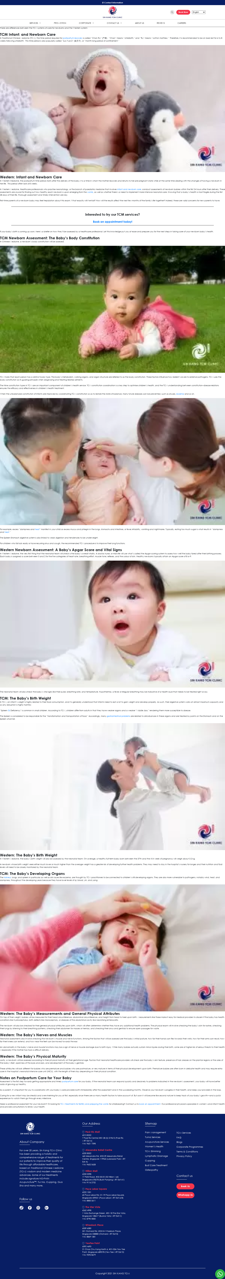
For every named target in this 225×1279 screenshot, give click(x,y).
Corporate (85, 23)
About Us (139, 23)
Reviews (161, 23)
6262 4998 (86, 1210)
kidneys (7, 877)
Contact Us (113, 23)
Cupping (150, 1160)
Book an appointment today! (112, 221)
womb (90, 192)
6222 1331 (86, 1192)
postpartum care (70, 1081)
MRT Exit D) (119, 1252)
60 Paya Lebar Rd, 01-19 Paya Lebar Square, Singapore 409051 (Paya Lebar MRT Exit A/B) (103, 1196)
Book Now (183, 12)
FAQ (178, 1137)
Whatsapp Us (185, 1194)
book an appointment (149, 1104)
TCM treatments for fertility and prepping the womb (84, 1104)
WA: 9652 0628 (89, 1164)
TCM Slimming (153, 1151)
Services (34, 23)
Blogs (179, 1142)
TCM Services (183, 1132)
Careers (182, 23)
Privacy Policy (184, 1156)
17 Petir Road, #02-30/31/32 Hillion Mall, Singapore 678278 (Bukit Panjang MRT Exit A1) (103, 1178)
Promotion (60, 23)
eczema (180, 393)
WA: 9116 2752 (89, 1182)
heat (37, 529)
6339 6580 (86, 1228)
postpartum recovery (72, 38)
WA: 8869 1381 (89, 1236)
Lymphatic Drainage (156, 1156)
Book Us (185, 1186)
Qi (9, 710)
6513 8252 (86, 1135)
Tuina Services (152, 1137)
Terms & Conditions (187, 1151)
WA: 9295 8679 (89, 1254)
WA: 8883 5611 (89, 1200)
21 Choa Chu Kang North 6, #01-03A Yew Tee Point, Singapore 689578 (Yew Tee (103, 1250)
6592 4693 (86, 1246)
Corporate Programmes (189, 1146)
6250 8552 (86, 1153)
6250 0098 (86, 1174)
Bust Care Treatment (156, 1165)
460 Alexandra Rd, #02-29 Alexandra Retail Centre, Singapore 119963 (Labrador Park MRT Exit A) (103, 1159)
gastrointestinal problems (118, 716)
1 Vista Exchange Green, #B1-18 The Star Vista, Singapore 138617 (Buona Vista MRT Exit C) (104, 1214)
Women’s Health (154, 1146)
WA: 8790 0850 (89, 1218)
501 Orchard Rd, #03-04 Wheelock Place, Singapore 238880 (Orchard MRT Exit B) (101, 1232)
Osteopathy (151, 1169)
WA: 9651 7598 (89, 1143)
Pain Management (155, 1132)
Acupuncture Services (157, 1141)
